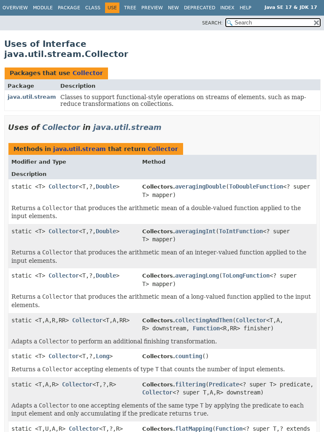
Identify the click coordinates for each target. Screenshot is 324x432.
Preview (152, 8)
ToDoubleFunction (256, 186)
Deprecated (199, 8)
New (173, 8)
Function (206, 328)
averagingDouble (200, 186)
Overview (15, 8)
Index (227, 8)
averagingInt (195, 231)
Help (245, 8)
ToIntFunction (241, 231)
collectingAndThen (203, 320)
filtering (190, 384)
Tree (130, 8)
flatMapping (193, 428)
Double (106, 186)
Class (92, 8)
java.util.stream (32, 97)
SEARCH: (212, 23)
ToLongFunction (246, 275)
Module (43, 8)
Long (102, 356)
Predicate (224, 384)
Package (69, 8)
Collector (88, 73)
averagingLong (197, 275)
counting (188, 356)
